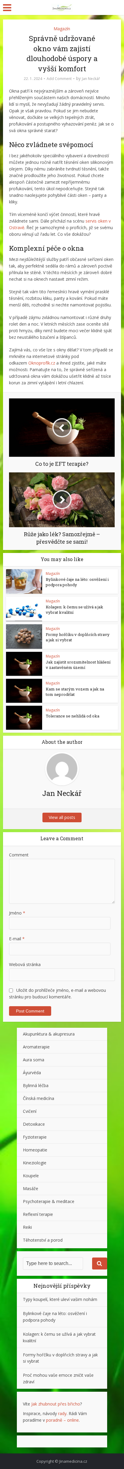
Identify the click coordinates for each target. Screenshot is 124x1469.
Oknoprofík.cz (41, 363)
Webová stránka (25, 964)
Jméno (17, 913)
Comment (19, 855)
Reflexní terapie (38, 1214)
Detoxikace (34, 1124)
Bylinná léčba (35, 1085)
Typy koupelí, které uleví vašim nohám (60, 1299)
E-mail (17, 938)
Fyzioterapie (35, 1137)
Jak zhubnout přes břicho (55, 1404)
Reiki (27, 1227)
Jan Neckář (91, 78)
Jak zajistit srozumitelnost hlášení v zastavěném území (78, 664)
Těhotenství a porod (43, 1240)
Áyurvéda (32, 1072)
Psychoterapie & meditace (48, 1201)
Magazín (62, 28)
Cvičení (29, 1111)
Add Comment (59, 78)
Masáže (30, 1188)
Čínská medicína (38, 1098)
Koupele (31, 1175)
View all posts (62, 817)
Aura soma (33, 1060)
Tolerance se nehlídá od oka (72, 716)
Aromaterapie (36, 1047)
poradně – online (62, 1420)
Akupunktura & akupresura (49, 1034)
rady (62, 1413)
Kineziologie (34, 1163)
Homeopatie (35, 1150)
